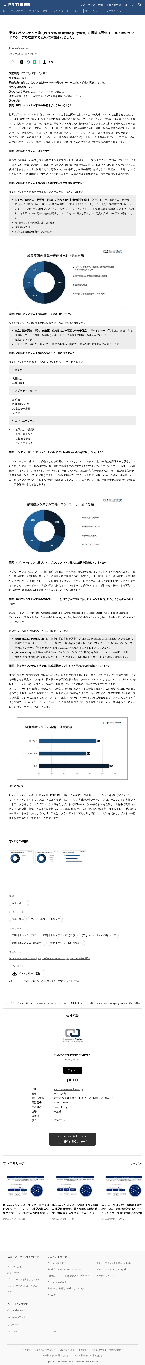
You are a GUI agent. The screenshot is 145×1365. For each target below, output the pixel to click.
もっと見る (136, 1163)
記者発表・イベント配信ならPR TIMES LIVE (68, 1275)
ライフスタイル (112, 11)
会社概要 (26, 1349)
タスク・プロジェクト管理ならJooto (114, 1262)
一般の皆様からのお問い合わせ (87, 1355)
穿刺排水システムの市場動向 (66, 943)
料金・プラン (13, 1273)
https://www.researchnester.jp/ (68, 1089)
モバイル (34, 11)
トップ (8, 1003)
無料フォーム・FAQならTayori (111, 1269)
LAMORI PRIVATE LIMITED (51, 1003)
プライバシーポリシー (45, 1349)
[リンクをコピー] (51, 62)
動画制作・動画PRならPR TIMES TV (65, 1269)
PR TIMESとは (14, 1266)
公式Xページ (13, 1324)
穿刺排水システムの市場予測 (28, 943)
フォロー (72, 1070)
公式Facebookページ (17, 1310)
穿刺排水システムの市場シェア (98, 935)
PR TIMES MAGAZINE (58, 1282)
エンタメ (58, 11)
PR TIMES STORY (56, 1262)
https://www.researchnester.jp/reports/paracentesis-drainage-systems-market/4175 (49, 958)
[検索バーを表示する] (139, 4)
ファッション (92, 11)
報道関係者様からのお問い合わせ (107, 1349)
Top (5, 11)
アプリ (46, 11)
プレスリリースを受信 (90, 4)
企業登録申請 (113, 4)
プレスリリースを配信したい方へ (23, 1285)
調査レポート (19, 903)
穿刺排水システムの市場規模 (59, 935)
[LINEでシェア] (34, 62)
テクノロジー (18, 11)
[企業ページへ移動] (73, 1037)
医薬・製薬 (18, 919)
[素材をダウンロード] (44, 62)
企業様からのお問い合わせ (55, 1355)
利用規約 (83, 1349)
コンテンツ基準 (67, 1349)
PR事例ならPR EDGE (106, 1275)
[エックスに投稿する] (22, 62)
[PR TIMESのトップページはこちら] (19, 4)
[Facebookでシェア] (28, 62)
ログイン (130, 4)
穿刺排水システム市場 (24, 935)
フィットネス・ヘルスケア (45, 919)
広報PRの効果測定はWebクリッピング (66, 1288)
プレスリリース (25, 1003)
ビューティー (74, 11)
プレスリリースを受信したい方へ (23, 1279)
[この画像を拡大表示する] (21, 857)
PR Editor (52, 1294)
